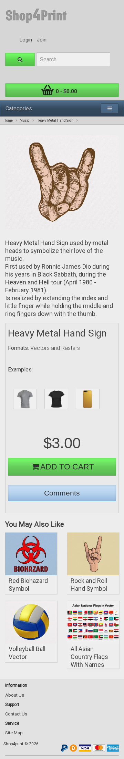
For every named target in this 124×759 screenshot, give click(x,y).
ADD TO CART (67, 466)
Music (25, 120)
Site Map (14, 732)
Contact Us (16, 714)
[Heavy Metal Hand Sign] (62, 182)
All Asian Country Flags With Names (89, 656)
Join (41, 40)
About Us (14, 695)
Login (26, 40)
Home (8, 120)
